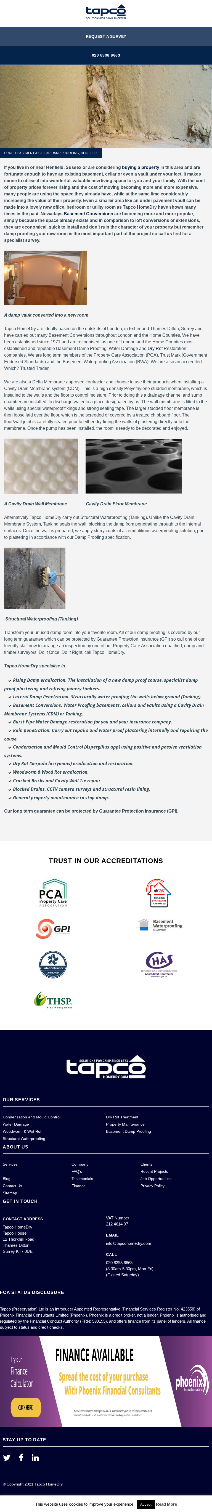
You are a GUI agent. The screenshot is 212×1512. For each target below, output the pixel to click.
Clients (146, 1164)
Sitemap (10, 1193)
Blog (6, 1178)
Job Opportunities (156, 1178)
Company (79, 1164)
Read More (166, 1504)
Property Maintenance (125, 1124)
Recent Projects (154, 1171)
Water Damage (16, 1124)
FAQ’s (76, 1171)
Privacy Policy (153, 1186)
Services (10, 1164)
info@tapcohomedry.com (128, 1243)
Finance (78, 1186)
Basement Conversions (88, 213)
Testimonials (82, 1178)
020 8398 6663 (106, 55)
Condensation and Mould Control (31, 1117)
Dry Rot (155, 348)
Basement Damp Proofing (128, 1131)
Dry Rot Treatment (122, 1117)
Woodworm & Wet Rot (22, 1131)
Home (9, 153)
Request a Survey (106, 36)
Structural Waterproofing (24, 1138)
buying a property (140, 167)
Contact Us (12, 1186)
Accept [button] (146, 1504)
